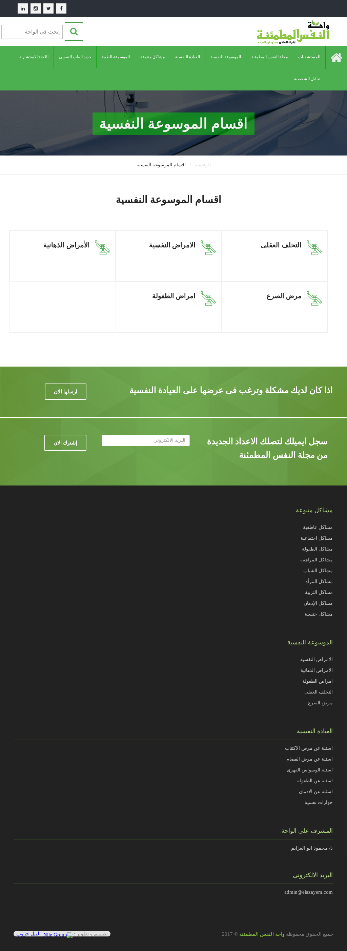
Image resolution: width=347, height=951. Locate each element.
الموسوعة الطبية (116, 57)
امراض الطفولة (317, 681)
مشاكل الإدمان (318, 603)
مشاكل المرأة (319, 581)
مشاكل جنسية (319, 614)
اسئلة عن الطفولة (315, 780)
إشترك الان (65, 443)
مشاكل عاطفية (318, 527)
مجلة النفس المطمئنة (269, 57)
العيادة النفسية (187, 57)
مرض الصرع (320, 702)
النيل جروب (28, 933)
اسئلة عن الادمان (316, 791)
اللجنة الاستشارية (33, 57)
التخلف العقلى (318, 692)
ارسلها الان (65, 391)
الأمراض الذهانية (317, 670)
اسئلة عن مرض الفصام (309, 759)
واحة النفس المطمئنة (262, 934)
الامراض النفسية (316, 659)
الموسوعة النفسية (225, 57)
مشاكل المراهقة (316, 559)
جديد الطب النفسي (75, 57)
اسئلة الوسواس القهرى (310, 769)
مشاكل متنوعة (152, 57)
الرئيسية (203, 164)
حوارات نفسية (319, 802)
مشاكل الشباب (318, 570)
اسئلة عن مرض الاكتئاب (309, 748)
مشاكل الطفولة (317, 549)
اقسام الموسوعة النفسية (161, 164)
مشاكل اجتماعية (317, 538)
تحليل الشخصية (307, 79)
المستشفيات (309, 57)
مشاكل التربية (319, 592)
